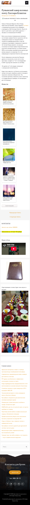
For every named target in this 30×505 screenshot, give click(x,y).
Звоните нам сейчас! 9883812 (9, 227)
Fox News (25, 25)
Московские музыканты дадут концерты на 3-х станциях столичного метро (8, 122)
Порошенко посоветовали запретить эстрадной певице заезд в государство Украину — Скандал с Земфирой (9, 178)
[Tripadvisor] (18, 483)
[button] (15, 472)
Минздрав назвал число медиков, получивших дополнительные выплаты (8, 102)
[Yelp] (15, 483)
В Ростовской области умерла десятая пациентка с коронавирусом (9, 143)
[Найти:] (15, 447)
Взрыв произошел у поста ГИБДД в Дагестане (8, 162)
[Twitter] (11, 483)
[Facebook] (7, 483)
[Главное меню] (26, 2)
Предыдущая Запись (15, 212)
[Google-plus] (22, 483)
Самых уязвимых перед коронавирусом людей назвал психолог (8, 199)
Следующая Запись (15, 217)
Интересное (5, 16)
